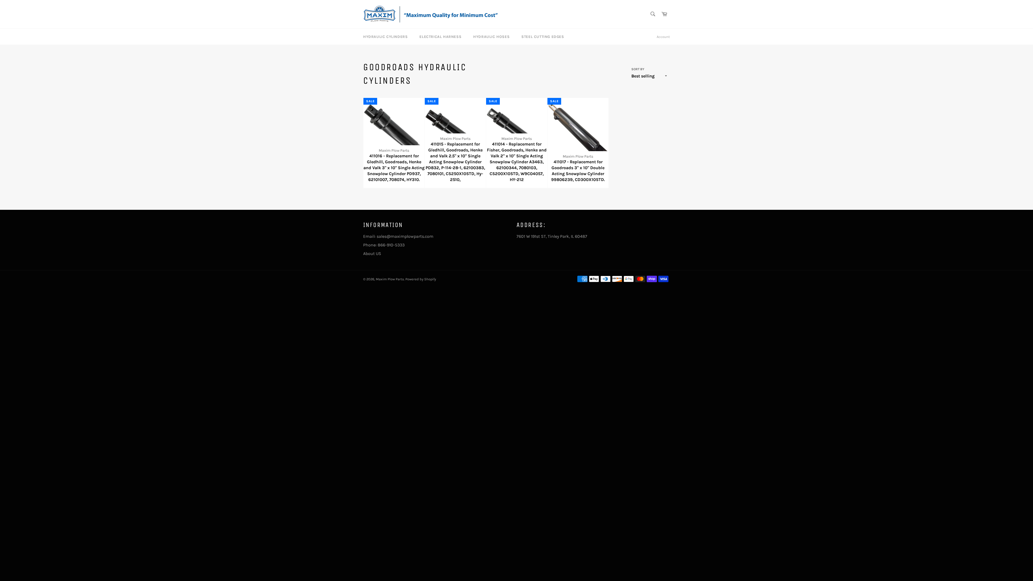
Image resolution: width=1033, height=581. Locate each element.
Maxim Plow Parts (390, 279)
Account (663, 37)
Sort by (637, 69)
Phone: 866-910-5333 (384, 244)
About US (372, 253)
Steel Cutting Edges (542, 36)
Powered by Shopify (420, 279)
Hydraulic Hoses (491, 36)
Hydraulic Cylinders (385, 36)
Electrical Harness (440, 36)
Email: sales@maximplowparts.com (398, 236)
